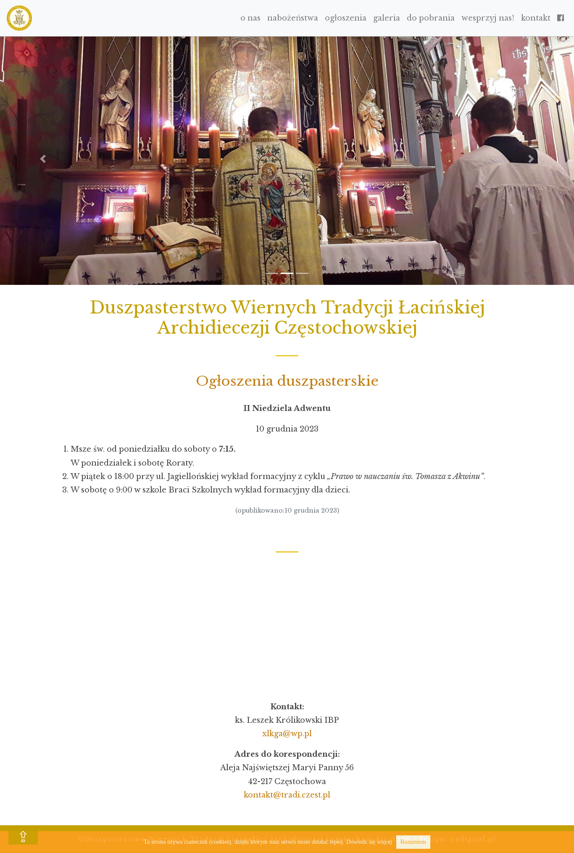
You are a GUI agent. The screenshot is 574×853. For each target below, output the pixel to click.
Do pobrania (431, 18)
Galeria (386, 18)
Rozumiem (413, 842)
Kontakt (535, 18)
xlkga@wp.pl (287, 733)
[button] (43, 159)
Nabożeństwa (292, 18)
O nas (250, 18)
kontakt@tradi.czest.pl (287, 795)
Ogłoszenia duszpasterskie (287, 381)
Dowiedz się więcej (369, 842)
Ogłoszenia (345, 18)
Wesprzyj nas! (487, 18)
